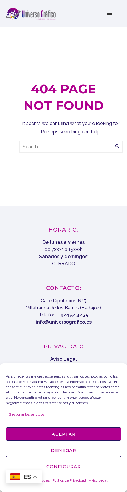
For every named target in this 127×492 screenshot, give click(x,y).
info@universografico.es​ (64, 322)
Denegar (63, 450)
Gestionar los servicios (26, 414)
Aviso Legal (98, 480)
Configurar (63, 466)
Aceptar (64, 434)
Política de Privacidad (69, 480)
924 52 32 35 (74, 315)
